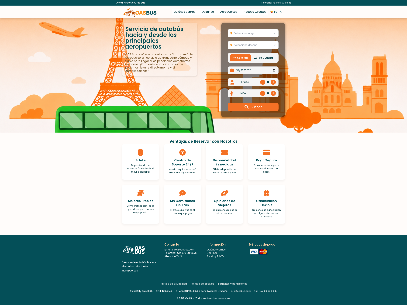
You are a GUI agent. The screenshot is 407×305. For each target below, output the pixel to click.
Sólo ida (242, 58)
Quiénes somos (184, 12)
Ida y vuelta (265, 58)
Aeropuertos (228, 12)
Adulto (245, 82)
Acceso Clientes (255, 12)
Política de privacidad (173, 284)
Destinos (208, 12)
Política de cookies (202, 284)
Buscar (256, 107)
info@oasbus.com (183, 249)
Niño (243, 93)
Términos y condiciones (232, 284)
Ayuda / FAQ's (215, 256)
